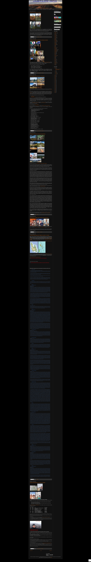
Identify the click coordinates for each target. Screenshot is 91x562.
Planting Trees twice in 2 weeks (35, 12)
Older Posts (50, 550)
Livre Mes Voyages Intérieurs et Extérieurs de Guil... (58, 69)
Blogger (51, 557)
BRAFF (55, 39)
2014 (55, 84)
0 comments (37, 214)
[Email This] (30, 130)
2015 (55, 83)
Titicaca (55, 61)
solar (55, 58)
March (55, 72)
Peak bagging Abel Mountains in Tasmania (37, 76)
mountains (40, 548)
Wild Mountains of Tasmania (35, 102)
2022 (55, 77)
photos (55, 53)
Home (41, 550)
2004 (55, 92)
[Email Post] (34, 214)
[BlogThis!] (31, 130)
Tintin (55, 60)
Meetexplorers (56, 49)
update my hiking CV (36, 104)
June (55, 68)
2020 (55, 79)
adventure (56, 33)
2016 (55, 82)
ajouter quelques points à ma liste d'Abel (45, 212)
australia (38, 548)
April (55, 71)
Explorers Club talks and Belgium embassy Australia (39, 40)
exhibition (55, 44)
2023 (55, 76)
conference (56, 41)
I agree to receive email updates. (58, 13)
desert (55, 42)
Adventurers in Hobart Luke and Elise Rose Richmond (39, 217)
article (55, 36)
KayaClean (56, 47)
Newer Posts (31, 550)
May (55, 70)
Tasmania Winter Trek (43, 102)
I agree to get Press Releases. (58, 28)
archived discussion (38, 105)
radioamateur (56, 55)
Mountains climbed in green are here (46, 105)
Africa (55, 34)
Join (54, 14)
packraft (55, 52)
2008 (55, 89)
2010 (55, 87)
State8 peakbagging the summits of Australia (37, 482)
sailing (55, 56)
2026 (55, 67)
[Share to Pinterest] (33, 130)
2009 (55, 88)
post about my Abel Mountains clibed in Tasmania (41, 163)
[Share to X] (32, 130)
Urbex (55, 63)
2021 (55, 78)
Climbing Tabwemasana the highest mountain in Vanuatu (39, 235)
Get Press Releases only (56, 29)
